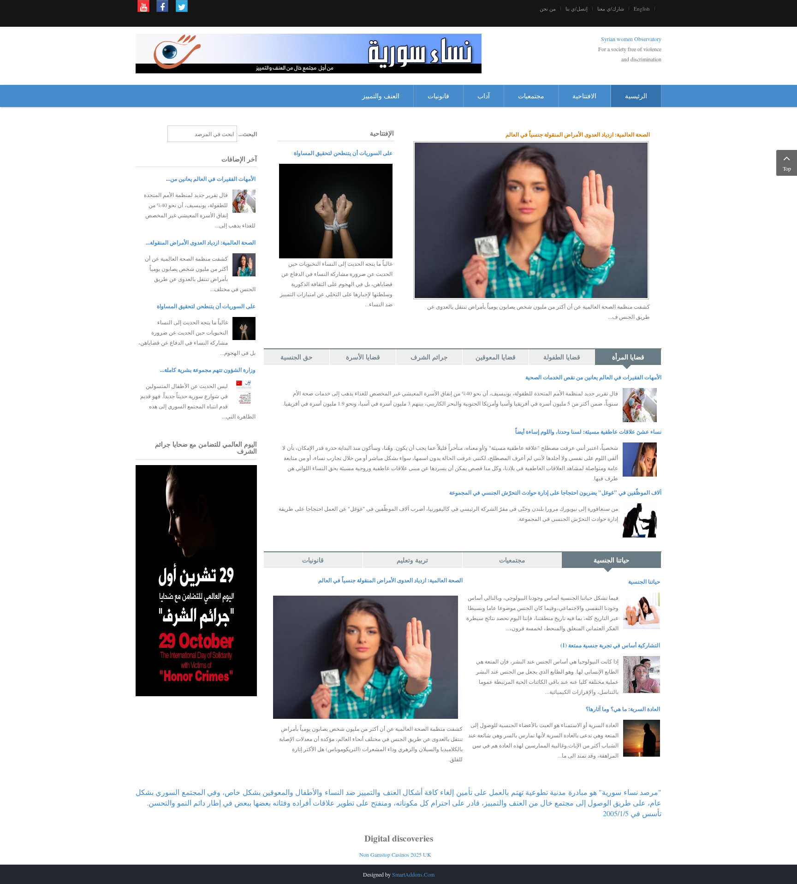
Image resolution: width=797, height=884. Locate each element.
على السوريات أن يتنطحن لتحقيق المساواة (343, 153)
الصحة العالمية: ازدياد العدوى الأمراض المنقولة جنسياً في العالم (578, 134)
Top (787, 168)
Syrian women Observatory (631, 38)
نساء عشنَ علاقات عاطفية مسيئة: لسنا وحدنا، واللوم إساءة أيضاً (588, 432)
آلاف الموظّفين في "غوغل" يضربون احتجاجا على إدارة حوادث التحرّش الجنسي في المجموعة (555, 492)
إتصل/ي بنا (576, 9)
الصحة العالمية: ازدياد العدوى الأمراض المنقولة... (201, 242)
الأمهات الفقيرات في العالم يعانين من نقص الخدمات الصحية (593, 377)
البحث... (247, 134)
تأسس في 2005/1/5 (632, 813)
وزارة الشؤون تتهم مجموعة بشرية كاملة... (208, 370)
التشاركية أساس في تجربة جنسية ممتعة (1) (610, 645)
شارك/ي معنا (610, 9)
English (642, 9)
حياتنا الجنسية (644, 581)
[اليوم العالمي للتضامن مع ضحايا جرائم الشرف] (196, 579)
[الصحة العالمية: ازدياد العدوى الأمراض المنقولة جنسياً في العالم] (531, 219)
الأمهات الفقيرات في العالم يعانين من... (211, 179)
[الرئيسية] (309, 52)
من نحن (548, 9)
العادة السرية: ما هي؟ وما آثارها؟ (623, 709)
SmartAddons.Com (413, 874)
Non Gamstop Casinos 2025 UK (395, 854)
